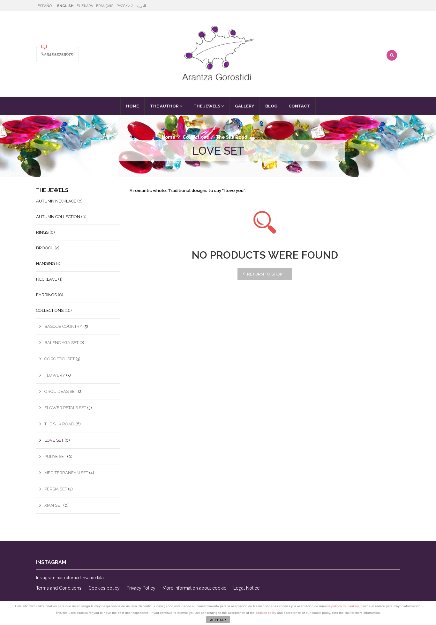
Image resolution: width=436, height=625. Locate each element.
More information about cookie (194, 588)
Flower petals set (65, 407)
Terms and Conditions (58, 588)
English (65, 6)
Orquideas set (60, 391)
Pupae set (55, 456)
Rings (42, 232)
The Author (164, 106)
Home (132, 106)
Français (104, 6)
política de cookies (345, 606)
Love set (54, 440)
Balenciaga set (61, 342)
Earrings (46, 294)
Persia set (55, 489)
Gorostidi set (59, 359)
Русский (125, 6)
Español (46, 6)
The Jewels (206, 106)
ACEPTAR (218, 620)
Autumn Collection (58, 216)
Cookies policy (104, 588)
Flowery (54, 375)
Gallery (244, 106)
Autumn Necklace (56, 201)
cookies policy (266, 612)
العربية (141, 6)
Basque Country (63, 326)
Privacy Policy (141, 588)
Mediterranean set (66, 472)
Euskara (85, 6)
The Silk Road (231, 137)
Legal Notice (246, 588)
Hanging (45, 263)
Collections (196, 137)
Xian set (53, 505)
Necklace (46, 279)
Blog (271, 106)
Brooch (45, 248)
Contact (299, 106)
